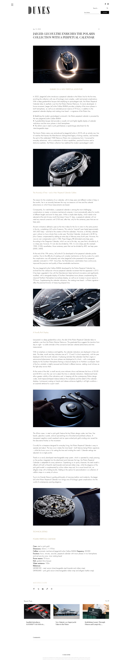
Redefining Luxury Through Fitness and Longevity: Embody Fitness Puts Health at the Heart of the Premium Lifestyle (95, 623)
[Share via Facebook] (34, 589)
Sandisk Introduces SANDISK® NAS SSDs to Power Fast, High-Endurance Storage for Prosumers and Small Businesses (36, 623)
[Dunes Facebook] (105, 4)
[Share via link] (47, 589)
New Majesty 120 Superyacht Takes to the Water (66, 623)
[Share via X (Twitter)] (38, 589)
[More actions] (99, 29)
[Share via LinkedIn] (43, 589)
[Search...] (107, 8)
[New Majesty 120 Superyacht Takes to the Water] (66, 611)
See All (107, 601)
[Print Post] (51, 589)
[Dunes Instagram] (108, 4)
